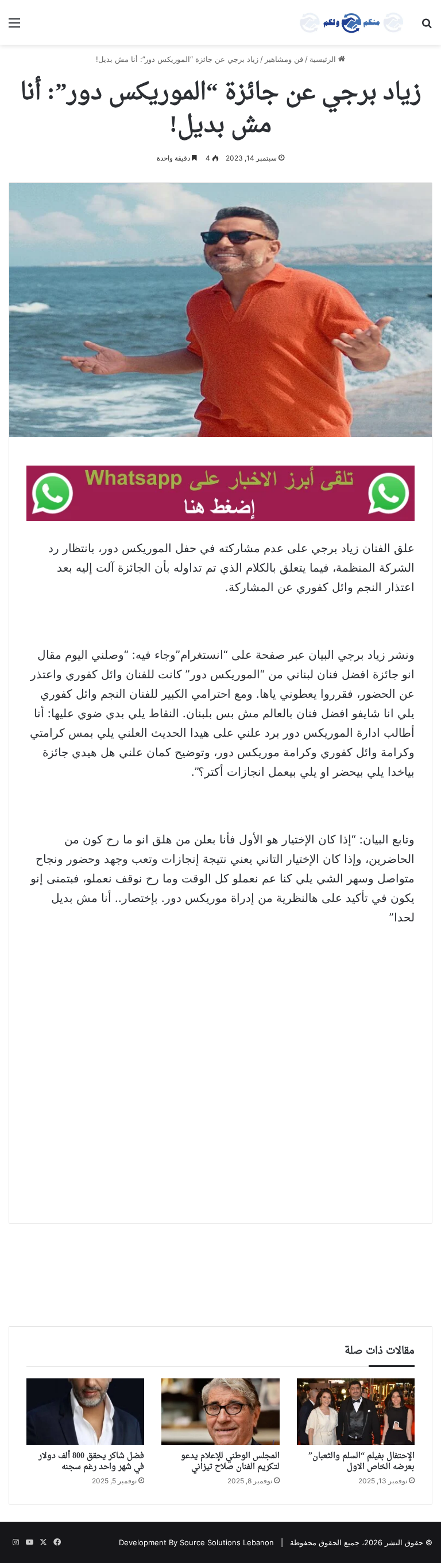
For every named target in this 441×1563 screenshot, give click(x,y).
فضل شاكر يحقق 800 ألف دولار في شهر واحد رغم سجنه (91, 1461)
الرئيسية (324, 59)
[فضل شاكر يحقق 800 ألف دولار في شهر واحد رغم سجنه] (85, 1411)
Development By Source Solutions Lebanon (196, 1542)
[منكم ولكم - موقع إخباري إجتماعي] (351, 22)
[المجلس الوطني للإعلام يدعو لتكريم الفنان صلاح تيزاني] (220, 1411)
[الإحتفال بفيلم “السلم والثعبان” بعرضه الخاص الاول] (356, 1411)
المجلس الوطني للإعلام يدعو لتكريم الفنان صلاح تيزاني (230, 1461)
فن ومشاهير (284, 59)
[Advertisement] (220, 1021)
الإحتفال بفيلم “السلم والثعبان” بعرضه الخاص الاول (361, 1461)
